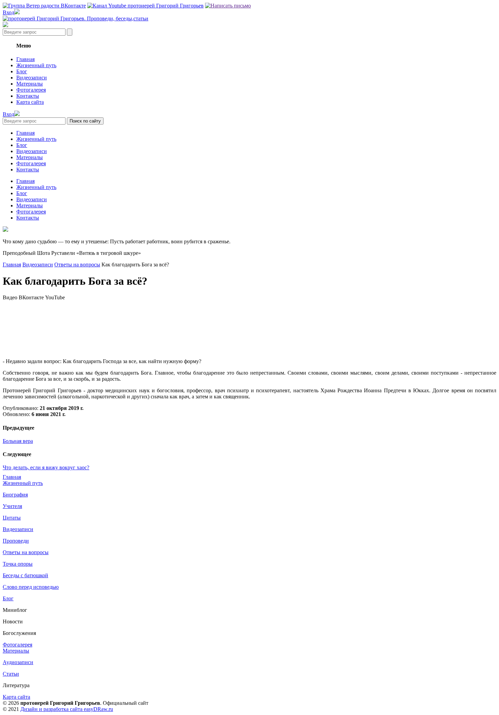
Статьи (11, 674)
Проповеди (16, 541)
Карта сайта (30, 102)
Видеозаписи (31, 77)
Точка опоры (18, 564)
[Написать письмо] (228, 5)
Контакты (27, 96)
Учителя (12, 506)
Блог (21, 71)
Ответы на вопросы (77, 264)
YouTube (55, 297)
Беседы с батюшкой (25, 575)
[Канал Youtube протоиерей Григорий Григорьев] (145, 5)
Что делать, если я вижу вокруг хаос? (46, 467)
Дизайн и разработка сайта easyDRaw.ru (66, 709)
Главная (25, 59)
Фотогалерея (31, 90)
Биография (15, 494)
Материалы (29, 84)
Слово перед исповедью (31, 587)
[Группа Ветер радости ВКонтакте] (44, 5)
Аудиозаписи (18, 662)
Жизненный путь (36, 65)
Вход (8, 12)
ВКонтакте (31, 297)
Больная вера (18, 441)
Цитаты (12, 518)
